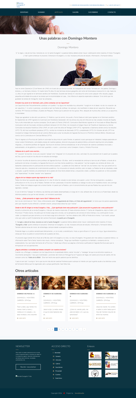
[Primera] (49, 329)
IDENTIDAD (24, 12)
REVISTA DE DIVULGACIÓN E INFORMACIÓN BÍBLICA (88, 5)
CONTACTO (112, 12)
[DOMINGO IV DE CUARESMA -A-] (53, 283)
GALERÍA (75, 12)
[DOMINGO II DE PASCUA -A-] (27, 283)
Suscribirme (58, 367)
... (80, 329)
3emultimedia (79, 393)
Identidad (57, 353)
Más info (22, 318)
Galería (57, 364)
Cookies (57, 374)
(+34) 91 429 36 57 (114, 5)
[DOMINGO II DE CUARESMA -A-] (106, 283)
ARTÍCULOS (59, 12)
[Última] (84, 329)
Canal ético (58, 378)
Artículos (58, 360)
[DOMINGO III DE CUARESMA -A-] (80, 283)
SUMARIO (41, 12)
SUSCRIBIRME (93, 12)
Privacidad (58, 371)
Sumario (58, 356)
